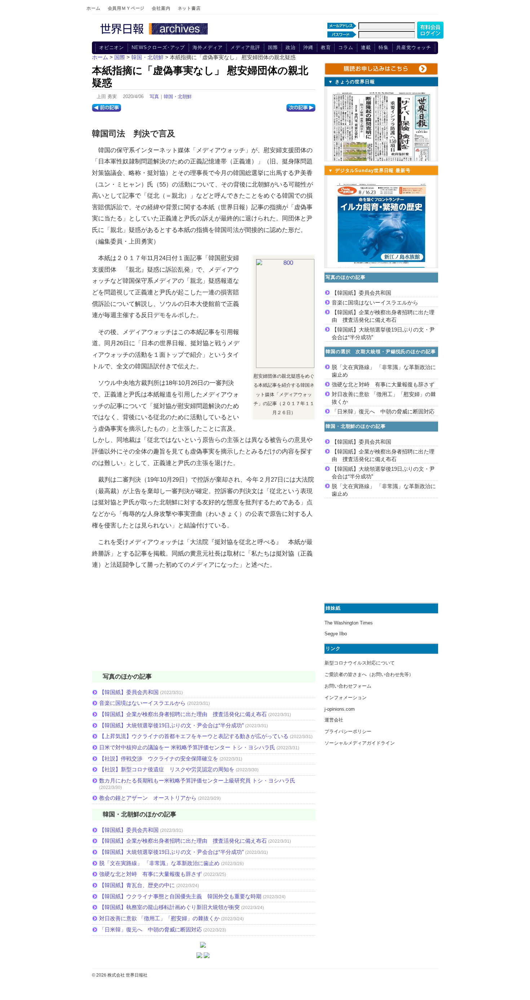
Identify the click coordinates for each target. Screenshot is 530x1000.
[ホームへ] (155, 35)
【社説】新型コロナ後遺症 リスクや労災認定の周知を (166, 769)
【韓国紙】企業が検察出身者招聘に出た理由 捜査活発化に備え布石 (183, 714)
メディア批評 (245, 47)
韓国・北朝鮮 (178, 96)
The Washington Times (348, 623)
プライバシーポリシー (347, 731)
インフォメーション (345, 697)
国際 (273, 47)
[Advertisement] (204, 625)
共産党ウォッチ (413, 47)
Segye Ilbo (335, 633)
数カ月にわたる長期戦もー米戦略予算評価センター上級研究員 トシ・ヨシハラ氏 (197, 780)
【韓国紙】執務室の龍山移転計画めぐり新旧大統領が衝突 (169, 907)
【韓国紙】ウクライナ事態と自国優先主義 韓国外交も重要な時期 (180, 896)
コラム (345, 47)
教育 (326, 47)
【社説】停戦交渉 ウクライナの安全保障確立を (158, 758)
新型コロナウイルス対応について (359, 663)
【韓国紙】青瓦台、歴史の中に (137, 885)
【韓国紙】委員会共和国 (129, 692)
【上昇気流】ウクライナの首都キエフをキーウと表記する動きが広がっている (193, 736)
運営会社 (333, 720)
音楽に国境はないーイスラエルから (142, 703)
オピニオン (111, 47)
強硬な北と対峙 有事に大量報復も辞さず (150, 874)
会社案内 (161, 8)
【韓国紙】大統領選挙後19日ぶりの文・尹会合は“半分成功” (171, 725)
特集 (384, 47)
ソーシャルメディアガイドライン (359, 743)
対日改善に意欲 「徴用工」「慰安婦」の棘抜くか (159, 918)
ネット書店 (189, 8)
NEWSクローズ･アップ (158, 47)
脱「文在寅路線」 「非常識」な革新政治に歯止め (159, 863)
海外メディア (207, 47)
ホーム (94, 8)
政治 (291, 47)
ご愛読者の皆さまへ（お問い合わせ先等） (369, 674)
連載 (366, 47)
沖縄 (308, 47)
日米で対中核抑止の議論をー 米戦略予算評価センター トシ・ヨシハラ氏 (187, 747)
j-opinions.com (339, 709)
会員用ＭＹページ (126, 8)
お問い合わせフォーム (347, 686)
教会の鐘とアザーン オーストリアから (147, 798)
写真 (154, 96)
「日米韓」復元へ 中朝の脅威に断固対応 (150, 929)
